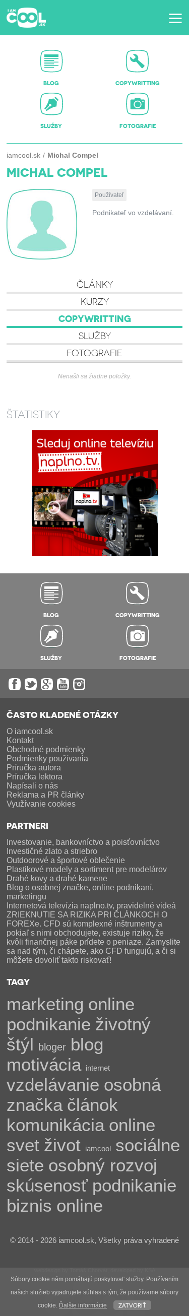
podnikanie (134, 1185)
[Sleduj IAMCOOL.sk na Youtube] (63, 684)
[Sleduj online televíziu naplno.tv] (95, 553)
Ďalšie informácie (83, 1305)
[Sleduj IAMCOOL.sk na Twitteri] (31, 684)
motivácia (44, 1064)
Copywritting (94, 318)
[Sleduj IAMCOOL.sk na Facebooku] (15, 684)
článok (92, 1104)
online (79, 1205)
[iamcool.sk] (26, 18)
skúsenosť (47, 1185)
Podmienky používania (47, 758)
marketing (45, 1004)
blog (87, 1044)
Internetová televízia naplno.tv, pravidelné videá (91, 905)
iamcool (98, 1148)
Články (95, 284)
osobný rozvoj (102, 1165)
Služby (95, 335)
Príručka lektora (34, 776)
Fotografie (94, 352)
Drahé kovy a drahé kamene (57, 878)
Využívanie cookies (41, 804)
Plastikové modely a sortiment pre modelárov (87, 869)
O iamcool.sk (30, 731)
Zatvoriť (132, 1304)
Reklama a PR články (45, 795)
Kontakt (20, 740)
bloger (52, 1046)
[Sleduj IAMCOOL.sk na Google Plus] (47, 684)
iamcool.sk (23, 155)
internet (98, 1068)
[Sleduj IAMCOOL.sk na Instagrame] (79, 684)
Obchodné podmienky (46, 749)
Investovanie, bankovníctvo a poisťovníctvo (83, 842)
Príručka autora (34, 767)
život (62, 1145)
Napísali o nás (32, 785)
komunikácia (55, 1125)
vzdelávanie (53, 1084)
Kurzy (95, 301)
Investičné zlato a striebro (52, 851)
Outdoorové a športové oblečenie (66, 860)
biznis (29, 1205)
